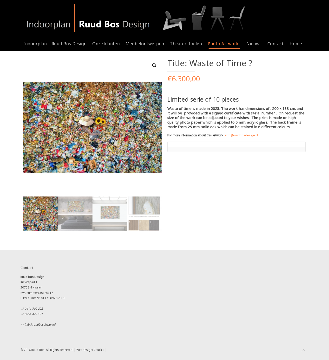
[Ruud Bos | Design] (135, 18)
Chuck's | (100, 350)
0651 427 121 (34, 314)
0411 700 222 (34, 309)
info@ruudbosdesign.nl (241, 135)
